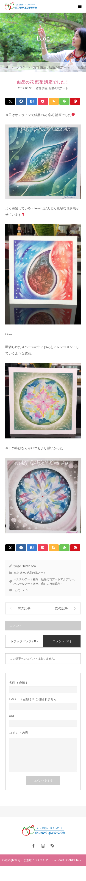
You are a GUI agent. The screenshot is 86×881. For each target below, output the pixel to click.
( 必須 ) (18, 682)
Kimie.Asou (30, 566)
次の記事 (61, 608)
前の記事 (24, 608)
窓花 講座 (41, 88)
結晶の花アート (58, 88)
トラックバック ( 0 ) (24, 641)
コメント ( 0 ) (62, 641)
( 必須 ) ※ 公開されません (33, 699)
